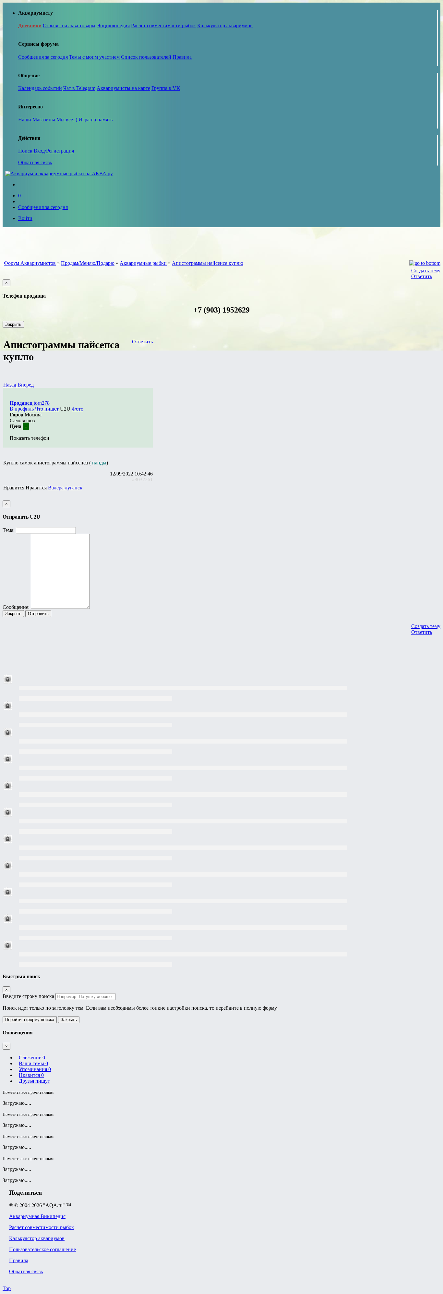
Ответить (421, 276)
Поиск (26, 151)
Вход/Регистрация (54, 151)
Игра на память (95, 119)
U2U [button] (65, 409)
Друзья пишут (34, 1081)
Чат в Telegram (79, 88)
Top (7, 1288)
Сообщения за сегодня (43, 57)
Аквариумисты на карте (123, 88)
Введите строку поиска (28, 996)
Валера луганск (65, 487)
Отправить (38, 613)
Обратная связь (35, 162)
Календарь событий (40, 88)
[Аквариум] (59, 173)
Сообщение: (16, 607)
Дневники (30, 25)
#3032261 (142, 479)
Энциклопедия (113, 25)
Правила (182, 57)
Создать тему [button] (425, 270)
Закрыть (13, 324)
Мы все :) (66, 119)
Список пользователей (146, 57)
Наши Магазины (36, 119)
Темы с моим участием (94, 57)
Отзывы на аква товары (69, 25)
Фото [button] (77, 409)
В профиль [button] (22, 409)
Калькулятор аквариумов (225, 25)
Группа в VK (165, 88)
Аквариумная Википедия (37, 1216)
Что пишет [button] (47, 409)
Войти (25, 218)
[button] (10, 385)
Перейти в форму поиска (29, 1019)
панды (99, 462)
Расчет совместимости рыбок (163, 25)
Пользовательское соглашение (42, 1249)
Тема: (9, 530)
